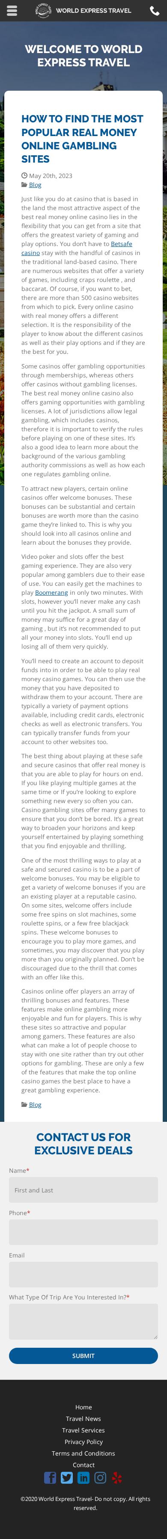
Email (17, 1255)
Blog (35, 185)
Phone (19, 1213)
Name (19, 1170)
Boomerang (51, 592)
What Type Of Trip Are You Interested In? (69, 1297)
